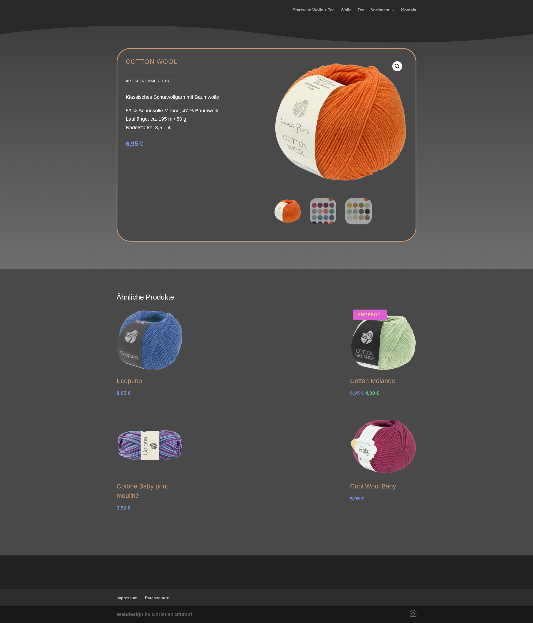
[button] (397, 66)
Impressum (127, 598)
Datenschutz (157, 598)
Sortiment (379, 9)
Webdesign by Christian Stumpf (154, 614)
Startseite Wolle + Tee (314, 9)
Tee (361, 9)
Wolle (346, 9)
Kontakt (408, 9)
